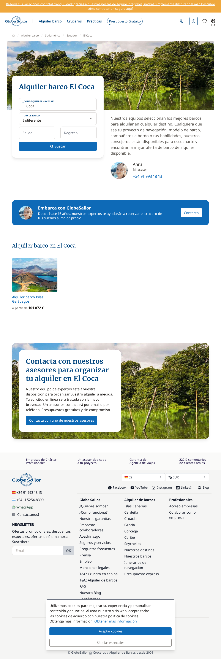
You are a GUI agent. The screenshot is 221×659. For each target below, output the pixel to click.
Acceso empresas (183, 506)
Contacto (191, 212)
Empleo (85, 561)
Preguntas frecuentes (97, 548)
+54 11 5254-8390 (30, 499)
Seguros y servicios (95, 542)
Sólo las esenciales (110, 642)
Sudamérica (52, 35)
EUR (176, 477)
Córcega (131, 531)
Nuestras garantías (95, 518)
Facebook (119, 487)
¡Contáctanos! (27, 514)
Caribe (129, 537)
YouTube (141, 487)
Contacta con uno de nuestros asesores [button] (61, 420)
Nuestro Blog (90, 592)
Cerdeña (131, 512)
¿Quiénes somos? (93, 506)
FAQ (82, 586)
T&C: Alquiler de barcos (98, 580)
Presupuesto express (141, 574)
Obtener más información (115, 621)
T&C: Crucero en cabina (98, 574)
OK (68, 550)
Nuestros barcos (138, 556)
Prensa (85, 555)
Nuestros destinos (139, 550)
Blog (205, 487)
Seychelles (132, 543)
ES (130, 477)
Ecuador (71, 35)
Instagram (164, 487)
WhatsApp (24, 507)
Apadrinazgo (89, 536)
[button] (50, 21)
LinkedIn (187, 487)
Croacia (130, 518)
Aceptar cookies (110, 631)
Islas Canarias (135, 506)
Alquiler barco (30, 35)
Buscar (60, 146)
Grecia (129, 524)
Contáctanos (89, 599)
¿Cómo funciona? (93, 512)
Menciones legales (94, 567)
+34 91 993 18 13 (147, 176)
